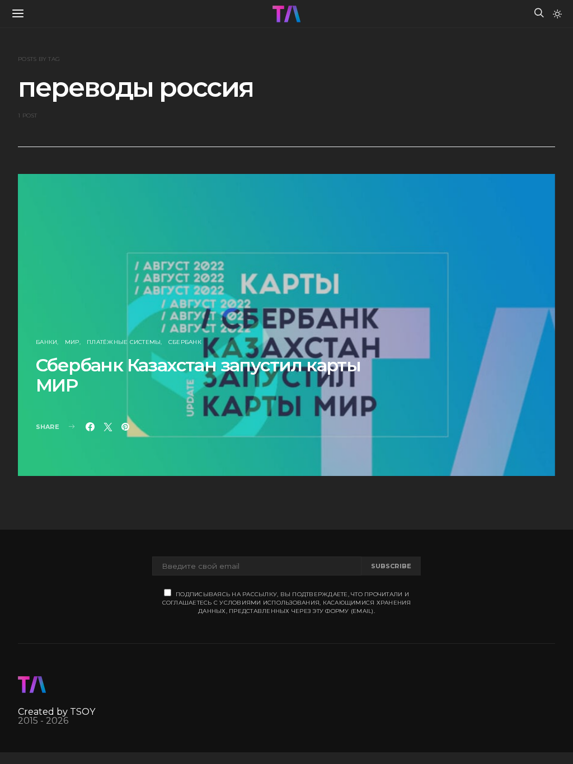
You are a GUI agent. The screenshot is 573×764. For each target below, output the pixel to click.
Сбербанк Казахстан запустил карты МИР (198, 375)
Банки (46, 342)
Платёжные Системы (124, 342)
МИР (72, 342)
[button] (557, 14)
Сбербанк (184, 342)
